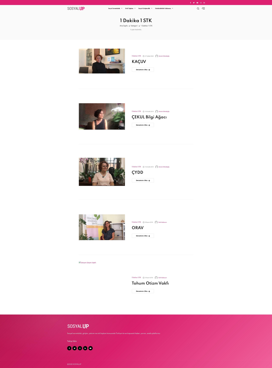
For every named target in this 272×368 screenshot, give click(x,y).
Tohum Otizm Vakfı (150, 283)
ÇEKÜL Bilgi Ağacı (149, 117)
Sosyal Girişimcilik (144, 8)
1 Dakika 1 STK (136, 56)
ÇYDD (137, 173)
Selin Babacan (162, 222)
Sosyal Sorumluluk (114, 8)
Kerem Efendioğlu (164, 56)
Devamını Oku (142, 69)
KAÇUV (139, 62)
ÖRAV (138, 228)
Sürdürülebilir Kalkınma (163, 8)
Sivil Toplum (129, 8)
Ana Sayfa (124, 26)
